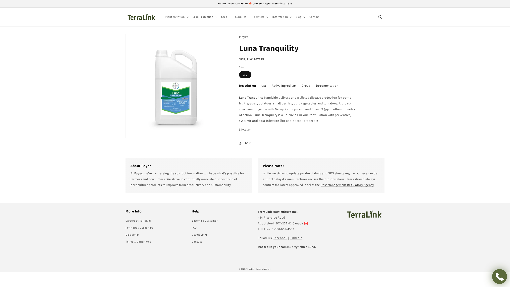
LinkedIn (296, 238)
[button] (176, 17)
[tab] (247, 86)
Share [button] (247, 143)
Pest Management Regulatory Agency (347, 185)
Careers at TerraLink (139, 221)
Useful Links (199, 235)
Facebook (280, 238)
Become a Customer (205, 221)
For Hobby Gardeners (139, 228)
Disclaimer (132, 235)
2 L (245, 75)
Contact (197, 242)
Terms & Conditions (138, 242)
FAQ (194, 228)
